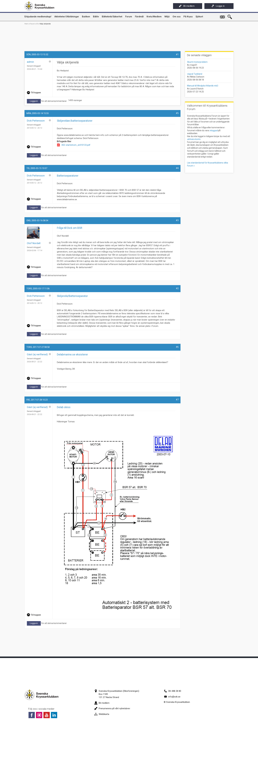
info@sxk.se (174, 696)
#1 (177, 54)
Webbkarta (104, 714)
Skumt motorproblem (197, 62)
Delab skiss (63, 407)
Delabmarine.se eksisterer (72, 354)
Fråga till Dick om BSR (69, 227)
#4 (177, 168)
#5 (177, 113)
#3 (177, 220)
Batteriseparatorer (67, 175)
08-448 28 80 (174, 691)
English (222, 15)
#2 (177, 288)
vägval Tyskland (194, 74)
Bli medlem (189, 6)
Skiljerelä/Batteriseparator (72, 296)
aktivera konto (193, 139)
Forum (32, 24)
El (37, 24)
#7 (177, 399)
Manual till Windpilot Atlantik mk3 (202, 85)
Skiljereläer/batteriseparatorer (74, 120)
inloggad (213, 130)
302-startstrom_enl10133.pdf (75, 145)
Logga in (220, 6)
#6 (177, 347)
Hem (26, 24)
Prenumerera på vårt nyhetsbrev (114, 708)
